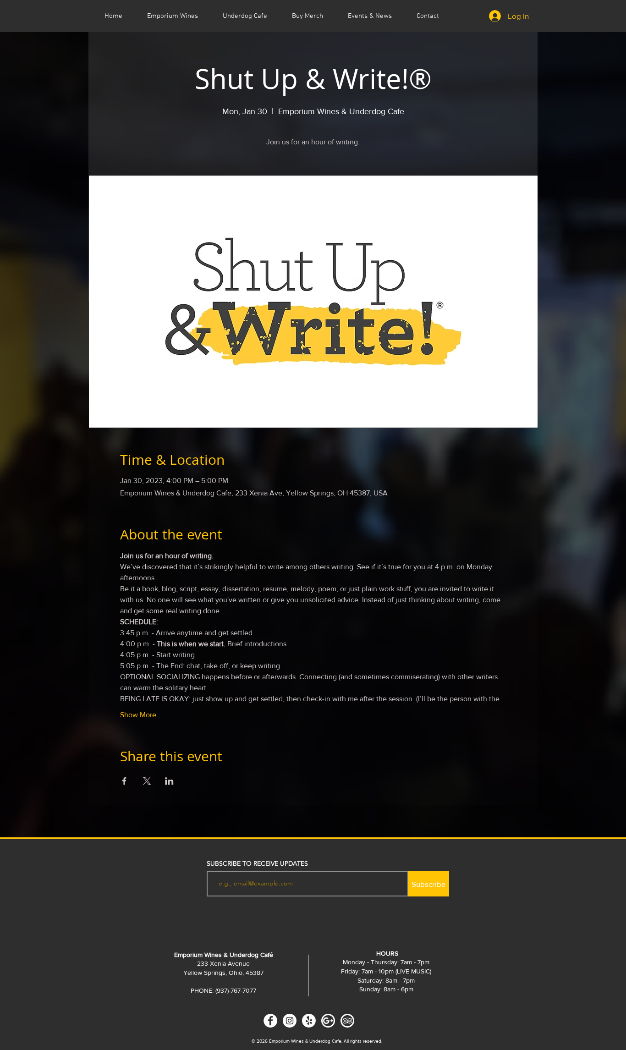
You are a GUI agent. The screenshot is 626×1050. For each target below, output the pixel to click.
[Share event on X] (147, 781)
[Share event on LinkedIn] (169, 781)
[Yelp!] (309, 1021)
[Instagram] (290, 1021)
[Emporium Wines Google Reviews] (328, 1021)
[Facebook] (270, 1021)
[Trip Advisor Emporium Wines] (347, 1021)
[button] (369, 16)
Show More (138, 715)
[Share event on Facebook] (124, 781)
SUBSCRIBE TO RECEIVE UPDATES (257, 863)
